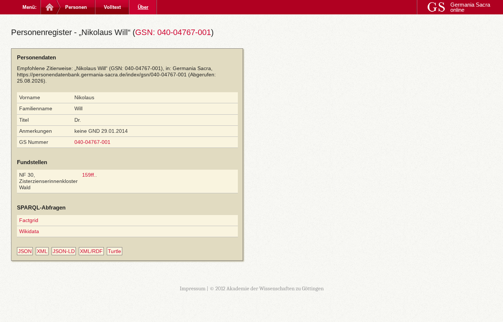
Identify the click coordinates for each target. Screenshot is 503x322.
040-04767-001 (92, 142)
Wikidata (29, 231)
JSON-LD (64, 251)
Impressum (192, 288)
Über (143, 7)
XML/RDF (91, 251)
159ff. (88, 175)
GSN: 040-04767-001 (173, 32)
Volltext (112, 7)
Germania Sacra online (470, 7)
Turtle (114, 251)
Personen (76, 7)
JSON (25, 251)
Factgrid (28, 220)
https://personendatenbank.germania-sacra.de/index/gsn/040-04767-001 (102, 74)
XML (42, 251)
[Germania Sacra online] (48, 7)
